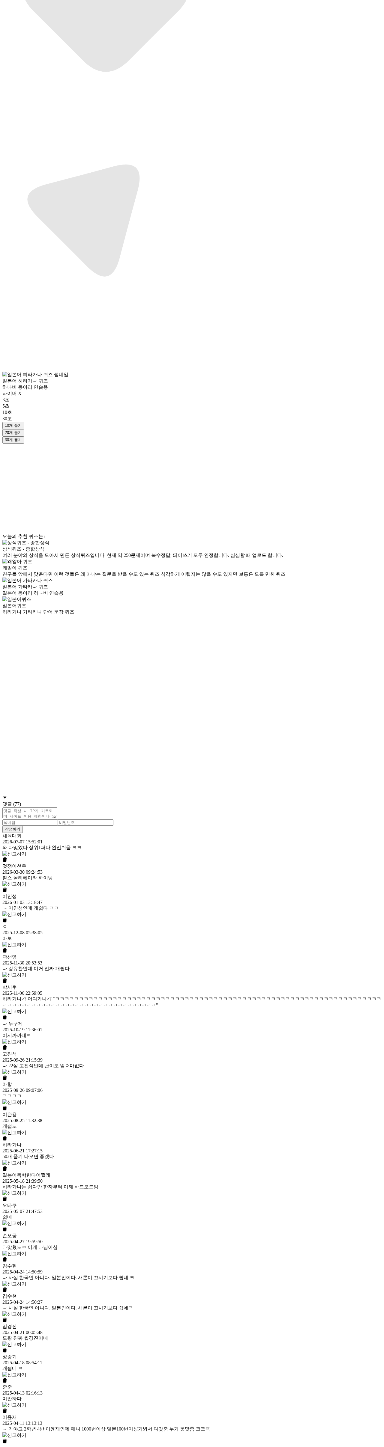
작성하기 (12, 829)
